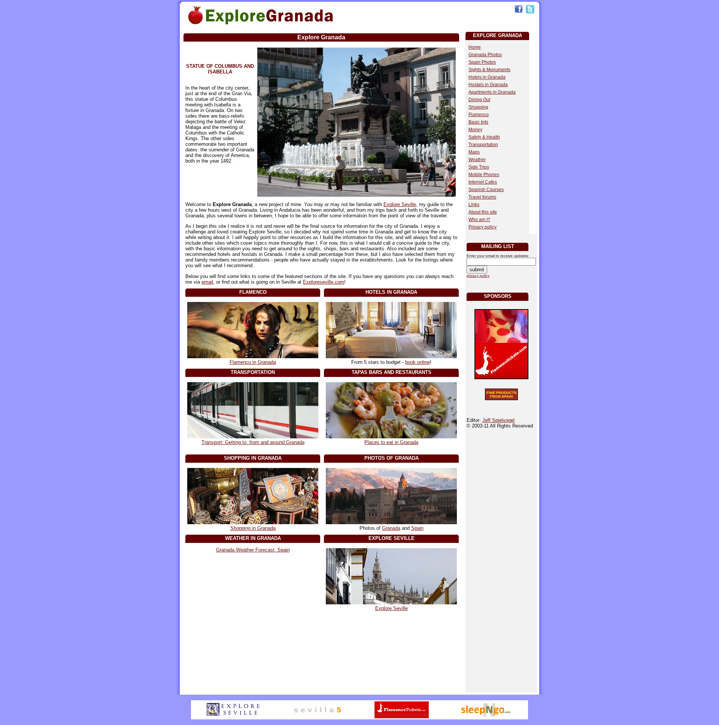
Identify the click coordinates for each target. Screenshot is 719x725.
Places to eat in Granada (391, 442)
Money (475, 129)
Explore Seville (399, 204)
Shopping (478, 107)
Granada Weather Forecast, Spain (253, 550)
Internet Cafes (482, 182)
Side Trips (478, 167)
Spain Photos (482, 62)
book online (417, 362)
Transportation (483, 144)
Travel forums (482, 197)
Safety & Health (484, 137)
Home (474, 47)
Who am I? (479, 219)
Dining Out (479, 99)
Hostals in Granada (488, 84)
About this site (482, 212)
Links (473, 204)
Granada (391, 528)
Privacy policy (482, 227)
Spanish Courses (486, 189)
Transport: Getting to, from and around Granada (252, 442)
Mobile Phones (483, 174)
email (207, 282)
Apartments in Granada (492, 92)
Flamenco (478, 114)
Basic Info (478, 122)
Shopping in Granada (253, 528)
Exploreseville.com (323, 282)
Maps (474, 152)
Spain (417, 528)
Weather (477, 159)
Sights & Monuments (489, 69)
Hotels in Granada (487, 77)
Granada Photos (485, 54)
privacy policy (478, 276)
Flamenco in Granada (253, 362)
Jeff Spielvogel (498, 420)
